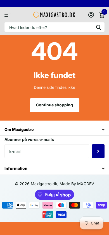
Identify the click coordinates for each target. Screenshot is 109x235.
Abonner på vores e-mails (29, 139)
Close (54, 129)
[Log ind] (91, 14)
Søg (98, 27)
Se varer (7, 14)
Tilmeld (98, 151)
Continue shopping (54, 104)
